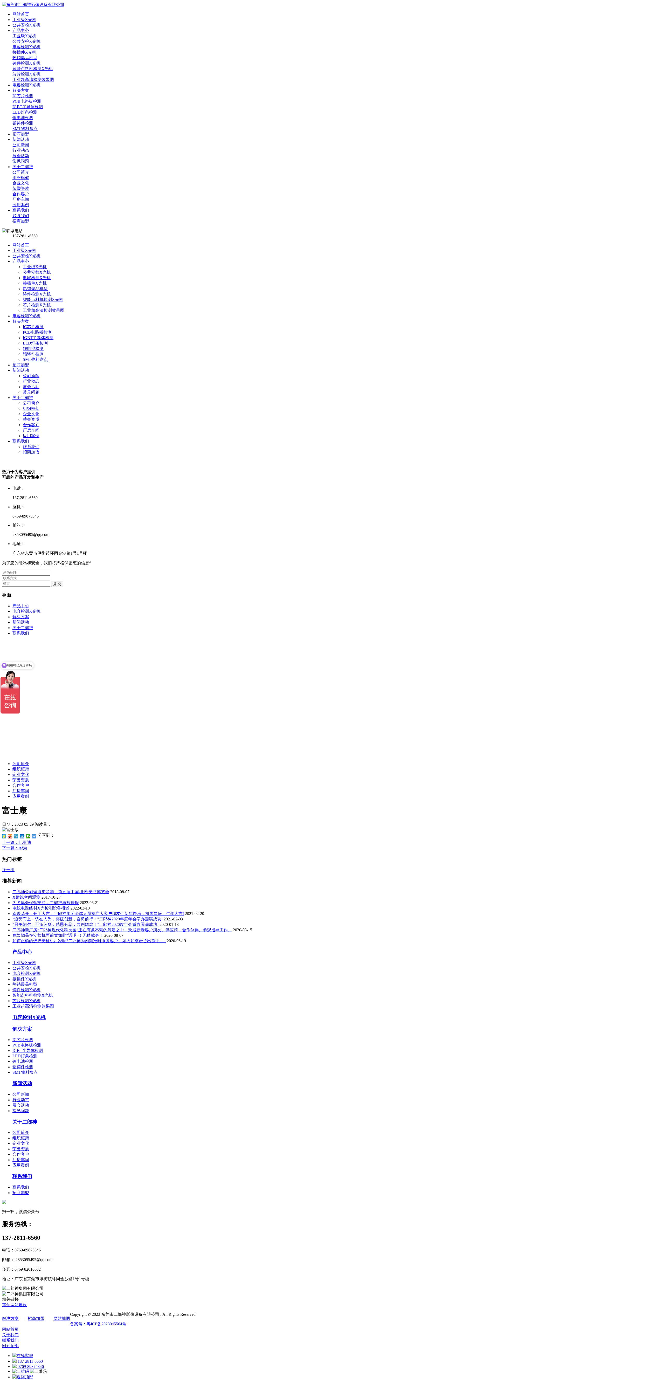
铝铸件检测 (33, 354)
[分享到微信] (28, 836)
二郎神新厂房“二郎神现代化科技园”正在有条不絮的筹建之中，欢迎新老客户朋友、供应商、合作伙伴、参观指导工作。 (122, 930)
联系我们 (20, 441)
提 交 (57, 584)
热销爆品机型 (35, 288)
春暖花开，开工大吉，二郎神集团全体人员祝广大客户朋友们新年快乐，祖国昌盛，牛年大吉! (98, 913)
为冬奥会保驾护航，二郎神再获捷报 (45, 902)
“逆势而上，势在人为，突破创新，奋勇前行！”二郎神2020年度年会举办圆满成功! (87, 919)
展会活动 (31, 386)
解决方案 (20, 321)
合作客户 (31, 425)
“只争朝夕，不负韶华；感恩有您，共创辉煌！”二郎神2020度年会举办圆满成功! (85, 924)
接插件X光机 (35, 283)
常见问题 (31, 392)
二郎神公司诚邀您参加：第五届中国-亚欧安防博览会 (60, 892)
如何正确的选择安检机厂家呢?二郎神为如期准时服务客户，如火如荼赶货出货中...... (89, 941)
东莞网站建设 (14, 1305)
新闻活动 (20, 370)
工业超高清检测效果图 (43, 310)
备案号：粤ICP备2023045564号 (98, 1324)
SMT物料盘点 (35, 359)
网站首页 (20, 245)
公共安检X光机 (26, 256)
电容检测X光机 (37, 278)
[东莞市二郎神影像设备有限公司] (33, 4)
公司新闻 (31, 376)
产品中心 (20, 261)
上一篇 (16, 842)
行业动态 (31, 381)
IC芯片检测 (33, 327)
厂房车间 (31, 430)
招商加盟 (20, 365)
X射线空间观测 (26, 897)
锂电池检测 (33, 348)
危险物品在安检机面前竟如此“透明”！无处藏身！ (57, 935)
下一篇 (14, 848)
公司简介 (31, 403)
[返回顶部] (22, 1377)
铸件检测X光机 (37, 294)
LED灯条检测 (35, 343)
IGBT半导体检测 (38, 337)
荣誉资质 (31, 419)
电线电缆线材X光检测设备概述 (41, 908)
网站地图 (61, 1318)
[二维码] (21, 1371)
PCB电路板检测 (37, 332)
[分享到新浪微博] (10, 836)
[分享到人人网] (22, 836)
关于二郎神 (22, 397)
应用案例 (31, 435)
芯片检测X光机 (37, 305)
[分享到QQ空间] (4, 836)
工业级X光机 (24, 250)
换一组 (8, 869)
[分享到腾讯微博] (16, 836)
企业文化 (31, 414)
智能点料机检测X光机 (43, 299)
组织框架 (31, 408)
